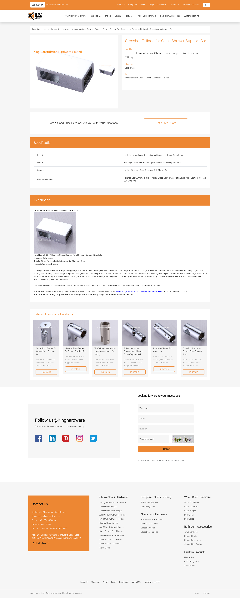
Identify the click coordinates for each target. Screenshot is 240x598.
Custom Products (191, 16)
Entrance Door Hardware (151, 519)
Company (132, 5)
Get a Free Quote (166, 123)
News (142, 5)
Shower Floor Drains (193, 544)
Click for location (41, 543)
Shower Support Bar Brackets (115, 29)
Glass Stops (104, 548)
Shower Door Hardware (75, 16)
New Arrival (189, 557)
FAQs (151, 5)
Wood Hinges (190, 511)
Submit (166, 449)
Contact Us (174, 5)
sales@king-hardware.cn (57, 5)
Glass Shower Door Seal (109, 544)
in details (46, 372)
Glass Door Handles (149, 532)
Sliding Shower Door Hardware (112, 502)
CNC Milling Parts (191, 561)
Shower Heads (190, 536)
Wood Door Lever (191, 502)
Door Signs (189, 515)
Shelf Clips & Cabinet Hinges (111, 527)
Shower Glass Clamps (108, 523)
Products (121, 5)
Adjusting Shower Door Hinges (112, 515)
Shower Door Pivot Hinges (110, 511)
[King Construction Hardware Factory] (42, 16)
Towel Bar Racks (191, 532)
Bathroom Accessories (170, 16)
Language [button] (37, 4)
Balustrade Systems (149, 502)
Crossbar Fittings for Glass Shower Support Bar (152, 29)
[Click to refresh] (183, 439)
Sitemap (206, 593)
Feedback (162, 5)
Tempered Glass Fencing (100, 16)
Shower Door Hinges (108, 507)
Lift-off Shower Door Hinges (111, 519)
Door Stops (189, 519)
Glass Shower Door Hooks (110, 539)
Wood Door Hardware (147, 16)
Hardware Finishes (191, 5)
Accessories (189, 565)
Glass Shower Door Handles (111, 531)
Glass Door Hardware (124, 16)
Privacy (196, 593)
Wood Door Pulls (191, 507)
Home (44, 29)
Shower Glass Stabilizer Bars (86, 29)
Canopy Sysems (148, 507)
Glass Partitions (148, 528)
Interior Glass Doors (149, 524)
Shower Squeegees (192, 540)
